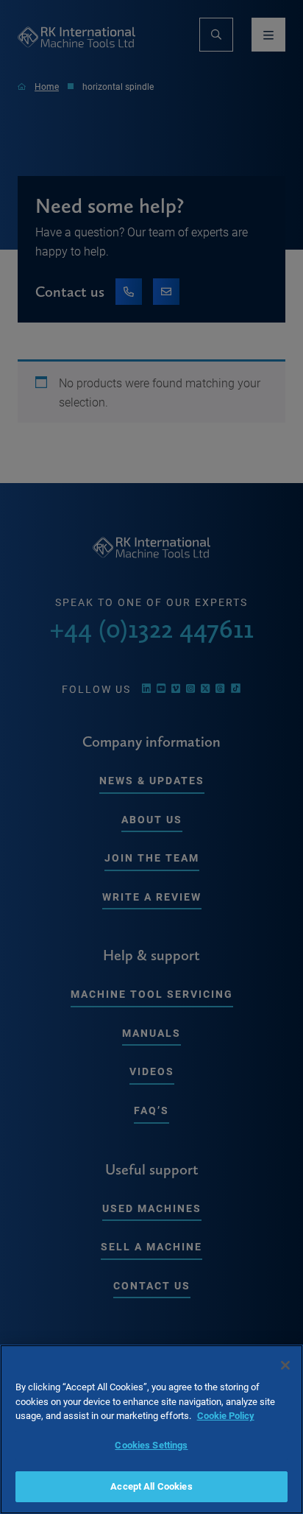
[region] (151, 1429)
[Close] (285, 1365)
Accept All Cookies (151, 1486)
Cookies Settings (151, 1444)
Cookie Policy (225, 1415)
